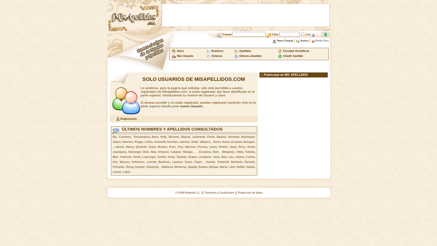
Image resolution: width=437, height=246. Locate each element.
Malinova (167, 167)
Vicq (180, 147)
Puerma (202, 147)
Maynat (185, 136)
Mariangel (134, 152)
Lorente (151, 162)
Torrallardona (141, 136)
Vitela (239, 152)
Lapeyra (177, 162)
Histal (171, 157)
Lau (231, 157)
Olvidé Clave (322, 40)
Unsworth (160, 142)
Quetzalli (141, 147)
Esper (198, 162)
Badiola (221, 136)
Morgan (213, 167)
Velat (145, 152)
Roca (242, 147)
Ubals (233, 147)
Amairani (163, 152)
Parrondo (118, 167)
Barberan (164, 162)
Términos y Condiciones (219, 192)
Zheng (130, 167)
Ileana (226, 142)
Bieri (115, 157)
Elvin (216, 152)
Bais (224, 157)
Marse (224, 167)
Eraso (188, 162)
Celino (149, 142)
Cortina (250, 157)
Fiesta (211, 136)
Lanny (213, 147)
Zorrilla (161, 157)
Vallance (205, 142)
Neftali (241, 167)
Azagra (192, 157)
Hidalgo (188, 152)
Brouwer (174, 136)
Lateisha (184, 142)
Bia (115, 136)
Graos (152, 147)
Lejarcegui (149, 157)
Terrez (217, 142)
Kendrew (233, 136)
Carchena (125, 136)
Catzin (126, 172)
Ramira (203, 167)
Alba (153, 152)
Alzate (137, 157)
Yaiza (216, 157)
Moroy (130, 147)
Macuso (125, 162)
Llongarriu (204, 157)
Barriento (236, 162)
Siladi (194, 142)
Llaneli (117, 172)
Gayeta (250, 167)
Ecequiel (236, 142)
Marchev (190, 147)
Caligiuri (175, 152)
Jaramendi (198, 136)
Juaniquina (120, 152)
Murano (162, 147)
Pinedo (223, 147)
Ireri (115, 162)
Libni (232, 167)
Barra (155, 136)
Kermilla (172, 142)
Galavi (117, 142)
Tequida (181, 157)
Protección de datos (250, 192)
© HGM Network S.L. (188, 192)
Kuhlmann (138, 162)
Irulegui (140, 167)
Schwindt (223, 162)
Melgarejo (228, 152)
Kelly (163, 136)
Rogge (139, 142)
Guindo (210, 162)
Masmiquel (248, 136)
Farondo (249, 162)
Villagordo (152, 167)
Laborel (119, 147)
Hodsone (126, 157)
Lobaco (239, 157)
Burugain (249, 142)
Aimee (251, 147)
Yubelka (250, 152)
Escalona (205, 152)
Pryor (172, 147)
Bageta (192, 167)
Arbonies (127, 142)
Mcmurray (180, 167)
